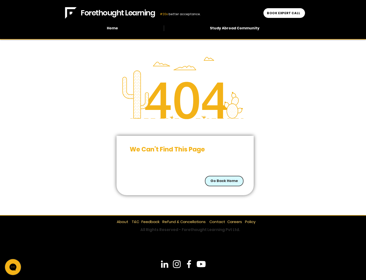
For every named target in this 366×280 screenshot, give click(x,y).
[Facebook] (189, 264)
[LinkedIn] (164, 264)
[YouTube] (201, 264)
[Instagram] (177, 264)
